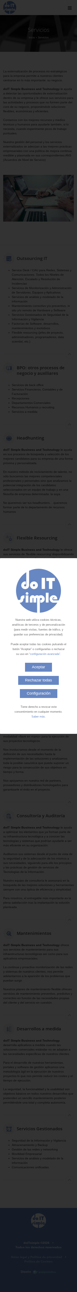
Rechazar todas (38, 680)
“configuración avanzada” (44, 654)
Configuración (38, 693)
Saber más (38, 716)
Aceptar (38, 667)
